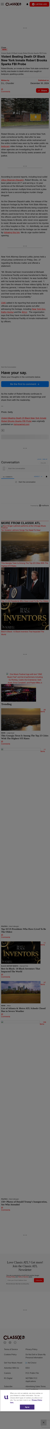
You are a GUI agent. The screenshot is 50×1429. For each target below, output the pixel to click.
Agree (27, 1407)
